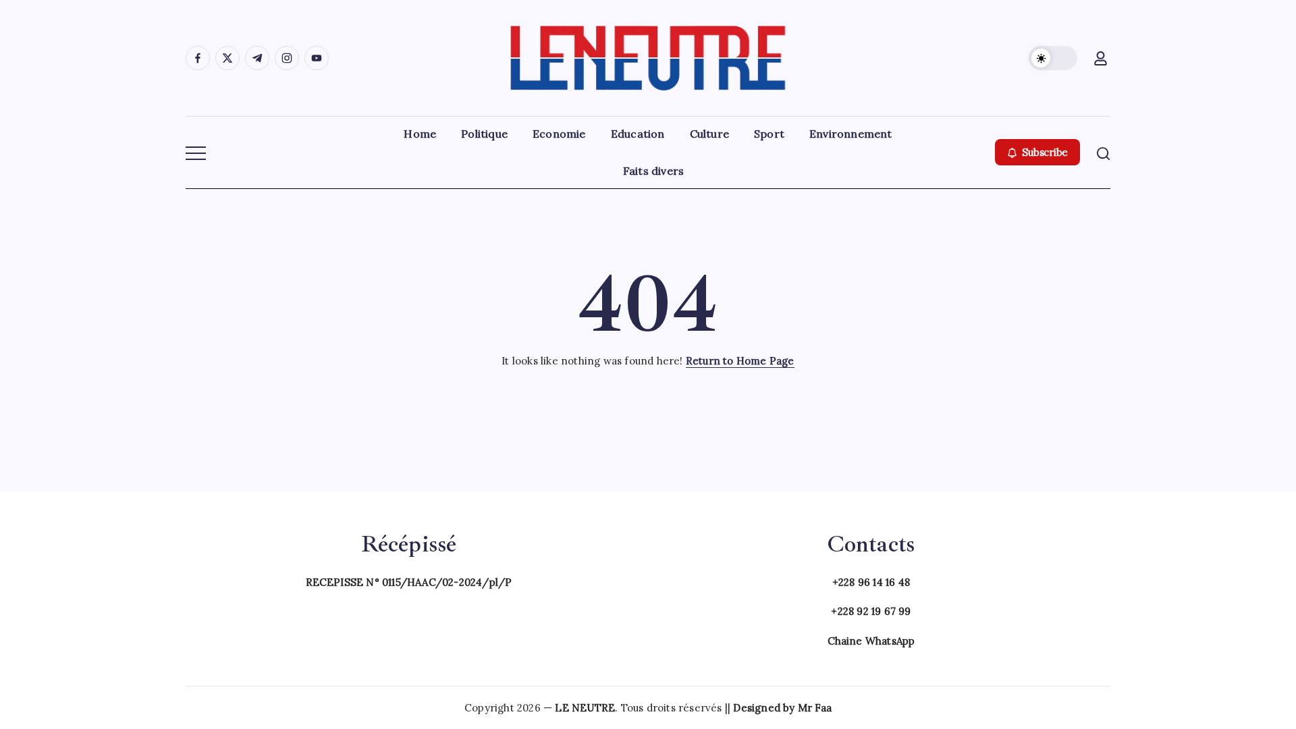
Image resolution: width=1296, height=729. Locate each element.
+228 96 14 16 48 (871, 582)
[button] (1053, 58)
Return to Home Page (740, 360)
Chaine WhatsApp (871, 640)
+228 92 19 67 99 (871, 611)
